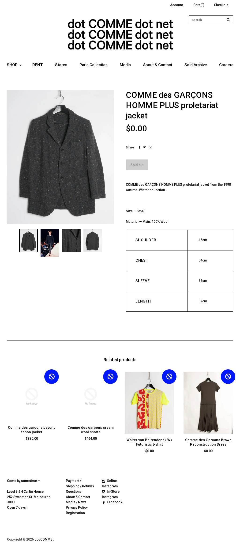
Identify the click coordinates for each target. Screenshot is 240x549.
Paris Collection (93, 64)
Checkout (221, 5)
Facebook (114, 502)
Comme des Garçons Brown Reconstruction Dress (208, 442)
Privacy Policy (77, 507)
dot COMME (43, 539)
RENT (37, 64)
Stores (61, 64)
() (199, 5)
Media (125, 64)
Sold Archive (195, 64)
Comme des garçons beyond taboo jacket (32, 429)
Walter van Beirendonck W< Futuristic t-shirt (149, 442)
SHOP (12, 64)
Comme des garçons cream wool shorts (91, 429)
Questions (74, 491)
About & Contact (157, 64)
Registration (75, 513)
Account (176, 5)
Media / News (76, 502)
